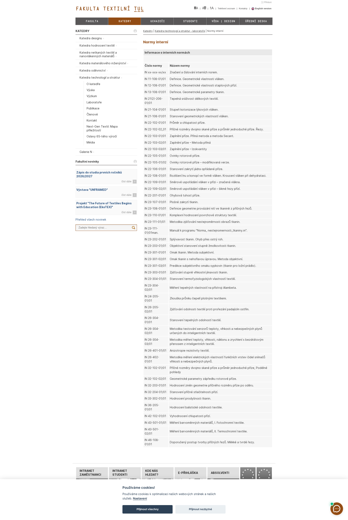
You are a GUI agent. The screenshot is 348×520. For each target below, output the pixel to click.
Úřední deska (256, 21)
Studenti (190, 21)
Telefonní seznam (227, 8)
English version (262, 8)
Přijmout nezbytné (200, 509)
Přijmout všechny (148, 509)
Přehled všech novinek (91, 219)
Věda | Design (223, 21)
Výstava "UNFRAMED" (92, 189)
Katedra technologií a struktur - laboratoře (180, 30)
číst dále (126, 181)
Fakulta (92, 21)
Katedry (124, 21)
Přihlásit (267, 2)
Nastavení (140, 498)
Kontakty (243, 8)
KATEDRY (82, 31)
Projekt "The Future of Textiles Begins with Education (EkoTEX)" (104, 205)
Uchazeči (157, 21)
